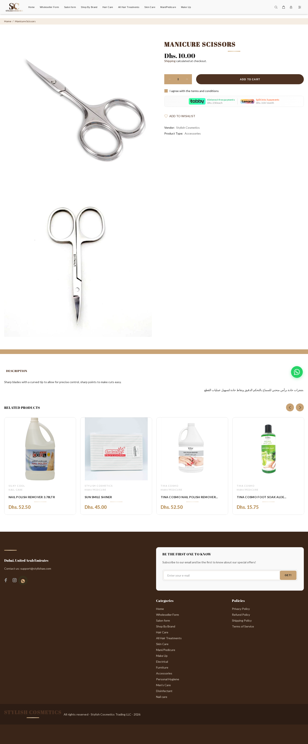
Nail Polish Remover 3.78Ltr (32, 497)
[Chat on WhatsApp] (297, 372)
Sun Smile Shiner (98, 497)
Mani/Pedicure (95, 489)
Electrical (162, 661)
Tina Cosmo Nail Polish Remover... (189, 497)
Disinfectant (164, 691)
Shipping (170, 61)
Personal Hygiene (167, 679)
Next (300, 407)
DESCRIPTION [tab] (16, 371)
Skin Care (162, 644)
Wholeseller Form (167, 614)
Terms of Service (243, 626)
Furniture (162, 667)
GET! (288, 575)
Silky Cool (17, 485)
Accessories (193, 133)
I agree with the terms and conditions (194, 91)
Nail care (161, 697)
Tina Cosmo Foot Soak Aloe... (261, 497)
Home (7, 21)
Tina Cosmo (169, 485)
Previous (290, 407)
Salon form (163, 620)
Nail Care (16, 489)
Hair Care (162, 632)
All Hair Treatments (169, 638)
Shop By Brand (165, 626)
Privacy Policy (241, 608)
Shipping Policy (242, 620)
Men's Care (163, 685)
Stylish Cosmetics (188, 127)
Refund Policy (241, 614)
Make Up (162, 655)
